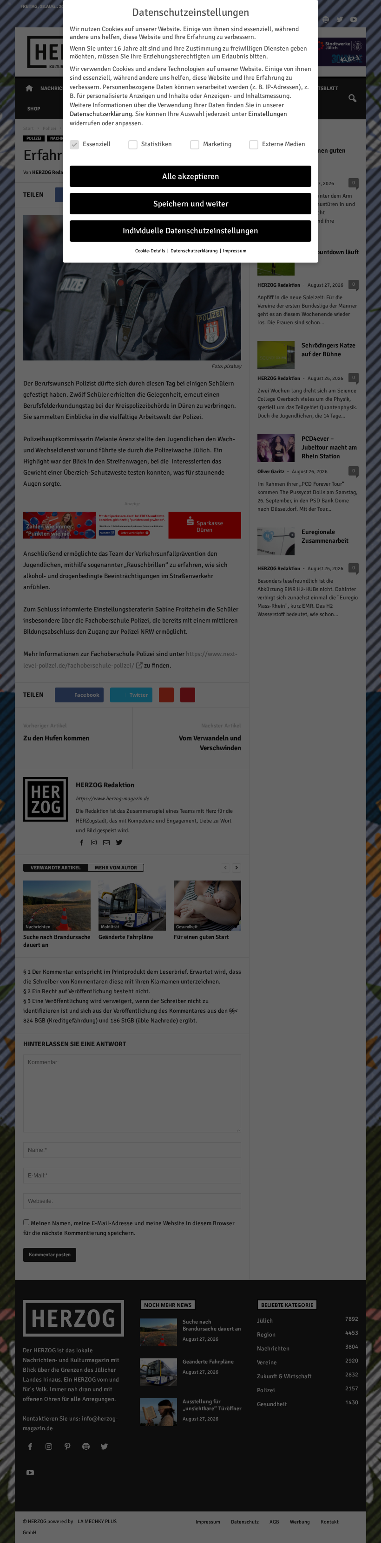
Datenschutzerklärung (101, 114)
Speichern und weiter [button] (190, 204)
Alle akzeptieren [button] (190, 176)
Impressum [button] (234, 251)
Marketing (217, 144)
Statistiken (156, 144)
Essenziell (97, 144)
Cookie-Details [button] (150, 251)
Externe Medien (283, 144)
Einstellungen (267, 114)
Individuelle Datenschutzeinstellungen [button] (190, 231)
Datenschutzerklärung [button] (195, 251)
